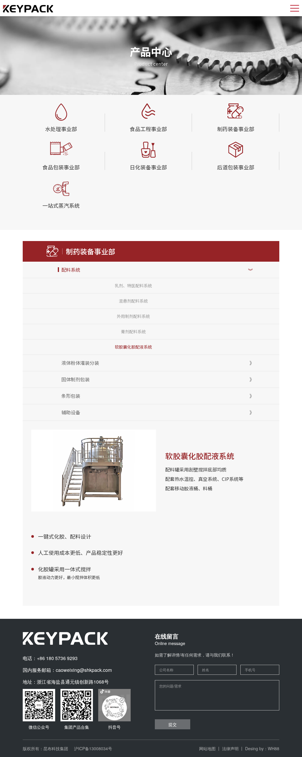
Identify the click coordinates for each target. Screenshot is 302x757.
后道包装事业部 (235, 167)
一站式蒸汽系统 (61, 205)
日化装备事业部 (148, 167)
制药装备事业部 (235, 129)
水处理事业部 (61, 129)
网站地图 (207, 748)
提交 (172, 724)
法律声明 (230, 748)
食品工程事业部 (148, 129)
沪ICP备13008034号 (93, 748)
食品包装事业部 (61, 167)
